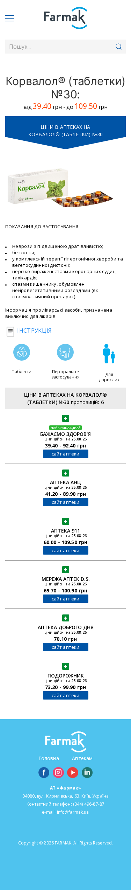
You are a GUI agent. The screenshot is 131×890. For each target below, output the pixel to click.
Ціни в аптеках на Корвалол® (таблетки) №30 (65, 131)
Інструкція (34, 330)
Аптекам (82, 758)
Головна (48, 758)
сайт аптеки (66, 454)
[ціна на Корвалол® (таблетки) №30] (60, 187)
